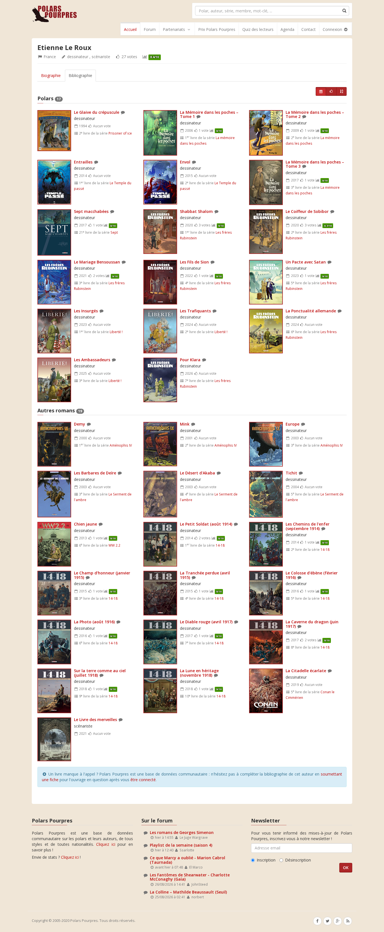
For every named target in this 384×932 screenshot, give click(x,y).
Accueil (130, 29)
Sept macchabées (91, 211)
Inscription (266, 860)
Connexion (333, 29)
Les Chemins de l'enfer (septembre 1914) (307, 526)
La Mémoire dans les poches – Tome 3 (315, 164)
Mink (184, 424)
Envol (185, 162)
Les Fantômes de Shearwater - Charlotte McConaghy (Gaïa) (190, 877)
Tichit (291, 473)
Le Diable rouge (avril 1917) (206, 621)
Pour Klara (190, 359)
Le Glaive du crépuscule (96, 112)
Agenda (287, 29)
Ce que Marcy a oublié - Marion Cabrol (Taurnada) (187, 860)
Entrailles (83, 162)
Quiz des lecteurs (258, 29)
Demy (79, 424)
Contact (308, 29)
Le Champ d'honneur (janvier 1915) (102, 575)
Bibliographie (80, 75)
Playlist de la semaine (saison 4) (181, 845)
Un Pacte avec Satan (306, 262)
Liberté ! (116, 331)
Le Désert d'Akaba (198, 473)
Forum (150, 29)
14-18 (220, 545)
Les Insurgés (86, 310)
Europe (292, 424)
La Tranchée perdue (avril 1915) (205, 575)
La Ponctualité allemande (311, 310)
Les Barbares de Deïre (95, 473)
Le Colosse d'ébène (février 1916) (312, 575)
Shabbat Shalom (196, 211)
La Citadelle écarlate (306, 670)
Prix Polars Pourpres (216, 29)
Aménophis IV (121, 445)
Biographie (51, 75)
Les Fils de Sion (194, 262)
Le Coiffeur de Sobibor (307, 211)
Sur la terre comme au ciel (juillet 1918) (100, 673)
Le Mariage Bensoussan (97, 262)
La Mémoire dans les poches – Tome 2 (315, 114)
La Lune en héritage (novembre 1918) (199, 673)
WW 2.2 (114, 545)
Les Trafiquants (195, 310)
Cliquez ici (105, 844)
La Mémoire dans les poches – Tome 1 (209, 114)
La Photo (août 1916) (94, 621)
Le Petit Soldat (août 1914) (206, 524)
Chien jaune (85, 524)
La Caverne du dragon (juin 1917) (312, 624)
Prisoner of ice (120, 133)
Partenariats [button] (174, 29)
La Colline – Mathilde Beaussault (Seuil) (188, 892)
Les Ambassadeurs (92, 359)
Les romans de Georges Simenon (182, 832)
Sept (114, 232)
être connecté (143, 779)
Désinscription (298, 860)
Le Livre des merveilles (95, 719)
